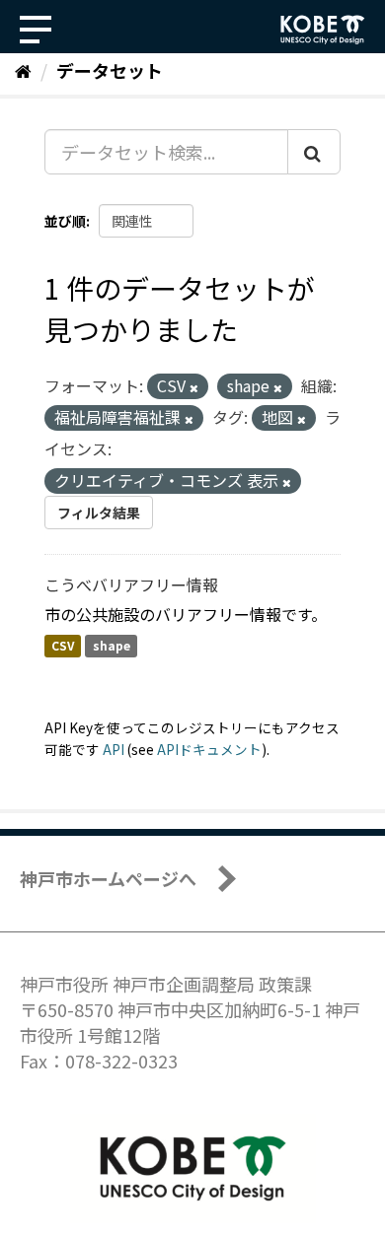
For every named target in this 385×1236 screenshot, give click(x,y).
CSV (62, 646)
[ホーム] (23, 70)
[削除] (194, 387)
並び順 (65, 221)
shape (111, 646)
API (113, 749)
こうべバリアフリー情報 (131, 584)
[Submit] (314, 151)
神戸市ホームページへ (108, 878)
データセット (109, 70)
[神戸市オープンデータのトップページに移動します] (322, 29)
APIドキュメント (209, 749)
